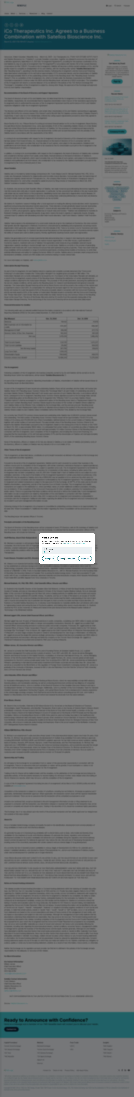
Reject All (85, 559)
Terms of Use (80, 543)
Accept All (49, 559)
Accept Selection (67, 559)
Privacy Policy (67, 543)
